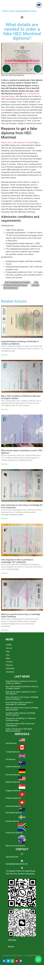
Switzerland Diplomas (13, 806)
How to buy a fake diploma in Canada (17, 142)
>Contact (9, 662)
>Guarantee (10, 672)
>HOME (8, 645)
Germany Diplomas (13, 775)
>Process (9, 665)
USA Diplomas (11, 743)
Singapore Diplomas (13, 791)
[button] (22, 17)
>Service (9, 648)
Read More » (5, 355)
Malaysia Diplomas (13, 782)
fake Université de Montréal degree (20, 283)
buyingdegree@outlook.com (17, 864)
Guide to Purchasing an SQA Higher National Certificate (19, 730)
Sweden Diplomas (12, 821)
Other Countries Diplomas (15, 846)
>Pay (7, 655)
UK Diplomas (10, 759)
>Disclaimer (10, 668)
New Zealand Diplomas (14, 813)
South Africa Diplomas (14, 833)
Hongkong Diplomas (13, 798)
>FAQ (8, 652)
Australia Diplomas (13, 767)
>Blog (8, 658)
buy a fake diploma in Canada (17, 282)
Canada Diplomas (13, 752)
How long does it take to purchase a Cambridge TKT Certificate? (17, 560)
